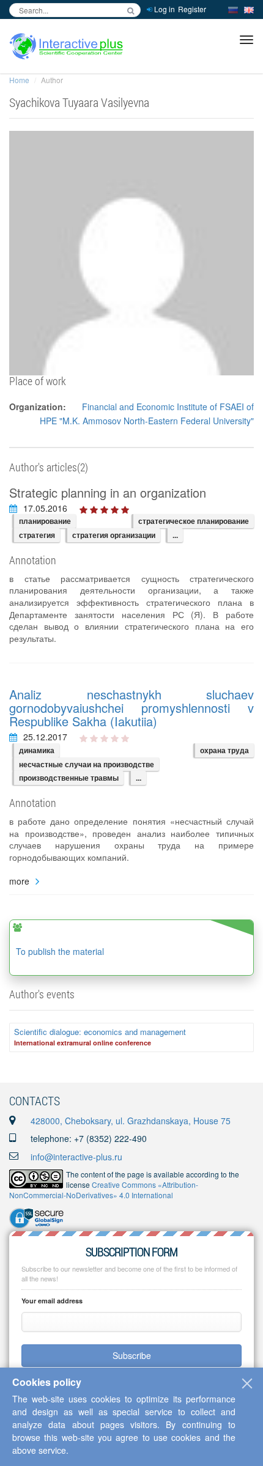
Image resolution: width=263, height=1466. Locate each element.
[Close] (247, 1383)
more (19, 881)
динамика (36, 750)
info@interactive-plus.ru (76, 1157)
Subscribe (132, 1355)
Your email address (52, 1300)
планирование (45, 520)
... (175, 534)
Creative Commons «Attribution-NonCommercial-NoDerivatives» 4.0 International (103, 1189)
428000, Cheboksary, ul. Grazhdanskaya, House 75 (131, 1120)
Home (19, 80)
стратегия (37, 534)
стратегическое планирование (193, 520)
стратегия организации (113, 534)
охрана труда (224, 750)
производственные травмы (69, 777)
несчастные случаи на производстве (86, 764)
